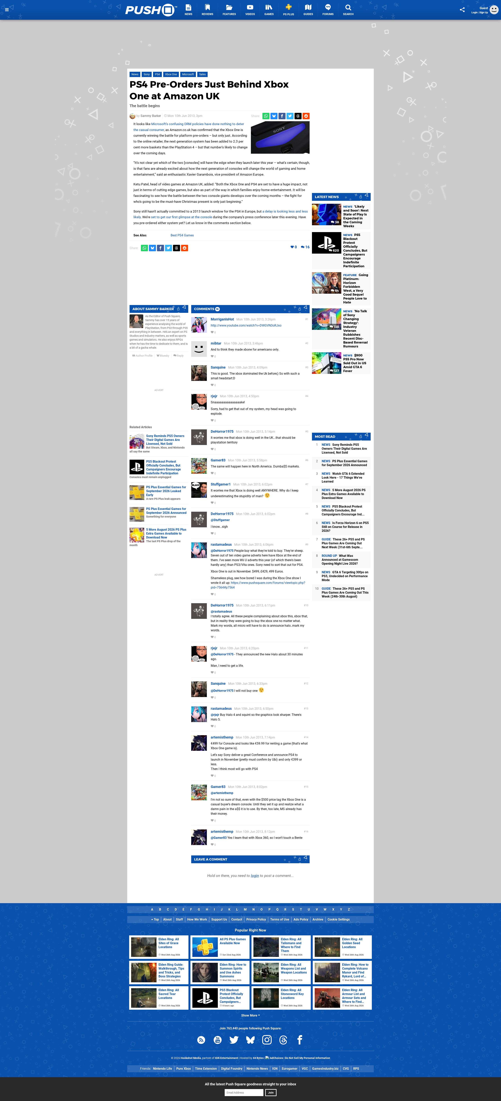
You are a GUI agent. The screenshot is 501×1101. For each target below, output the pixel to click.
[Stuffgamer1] (199, 496)
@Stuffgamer (220, 520)
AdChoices (276, 1058)
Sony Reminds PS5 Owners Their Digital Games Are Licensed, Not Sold (165, 440)
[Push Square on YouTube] (217, 1040)
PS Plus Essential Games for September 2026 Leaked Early (166, 491)
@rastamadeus (221, 611)
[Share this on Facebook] (282, 116)
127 (336, 371)
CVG (346, 1068)
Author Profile (143, 355)
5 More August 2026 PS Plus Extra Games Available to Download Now (166, 533)
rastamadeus (221, 544)
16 (307, 247)
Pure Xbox (183, 1068)
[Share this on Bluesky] (274, 116)
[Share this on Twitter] (290, 116)
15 (306, 786)
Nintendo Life (162, 1068)
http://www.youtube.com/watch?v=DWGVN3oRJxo (246, 325)
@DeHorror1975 (222, 551)
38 (336, 222)
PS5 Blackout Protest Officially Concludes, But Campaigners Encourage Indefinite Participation (163, 467)
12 (306, 683)
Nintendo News (257, 1068)
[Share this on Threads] (298, 116)
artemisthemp (222, 737)
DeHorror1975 (222, 431)
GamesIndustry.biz (325, 1068)
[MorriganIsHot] (199, 331)
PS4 (157, 74)
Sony (147, 74)
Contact (236, 919)
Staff (179, 919)
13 (306, 708)
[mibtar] (199, 355)
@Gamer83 (219, 838)
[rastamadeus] (199, 556)
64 (336, 291)
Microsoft (188, 74)
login (255, 875)
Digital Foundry (231, 1068)
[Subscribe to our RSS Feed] (201, 1040)
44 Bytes (258, 1058)
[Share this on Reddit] (306, 116)
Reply (180, 355)
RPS (356, 1068)
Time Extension (206, 1068)
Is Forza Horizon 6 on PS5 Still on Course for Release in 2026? (345, 527)
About (167, 919)
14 (306, 737)
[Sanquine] (199, 379)
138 (336, 327)
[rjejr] (199, 408)
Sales (202, 74)
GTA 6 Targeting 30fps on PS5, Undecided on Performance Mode (345, 576)
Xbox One (171, 74)
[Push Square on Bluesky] (250, 1040)
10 (306, 605)
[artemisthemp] (199, 749)
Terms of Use (279, 919)
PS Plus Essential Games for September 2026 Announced (166, 511)
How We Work (197, 919)
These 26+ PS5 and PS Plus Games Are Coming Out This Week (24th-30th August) (345, 592)
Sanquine (218, 367)
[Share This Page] (462, 10)
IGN (275, 1068)
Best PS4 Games (182, 235)
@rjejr (215, 715)
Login (474, 12)
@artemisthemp (222, 793)
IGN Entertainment (226, 1058)
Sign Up (483, 12)
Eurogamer (289, 1068)
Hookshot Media (191, 1058)
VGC (305, 1068)
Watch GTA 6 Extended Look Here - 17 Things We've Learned (343, 477)
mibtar (216, 343)
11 (306, 648)
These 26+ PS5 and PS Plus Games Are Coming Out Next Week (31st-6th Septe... (343, 543)
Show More (249, 1015)
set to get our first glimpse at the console (181, 217)
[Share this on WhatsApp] (265, 116)
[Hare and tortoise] (280, 137)
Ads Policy (301, 919)
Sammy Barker (151, 116)
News (135, 74)
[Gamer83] (199, 472)
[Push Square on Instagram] (267, 1040)
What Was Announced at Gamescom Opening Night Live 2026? (340, 559)
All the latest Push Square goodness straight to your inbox (250, 1084)
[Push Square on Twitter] (234, 1040)
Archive (318, 919)
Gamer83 (218, 460)
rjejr (214, 396)
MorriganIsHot (222, 319)
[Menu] (7, 10)
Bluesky (164, 355)
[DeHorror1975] (199, 443)
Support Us (219, 919)
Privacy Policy (256, 919)
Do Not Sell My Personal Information (307, 1058)
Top (156, 919)
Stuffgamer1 (221, 484)
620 (335, 250)
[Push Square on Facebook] (300, 1040)
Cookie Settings (339, 919)
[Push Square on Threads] (283, 1040)
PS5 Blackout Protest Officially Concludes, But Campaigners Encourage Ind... (343, 510)
